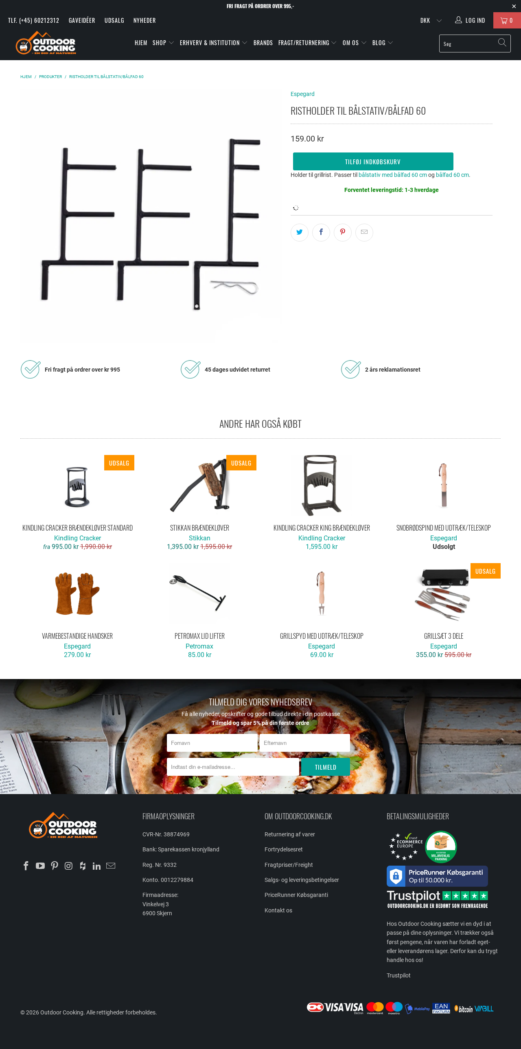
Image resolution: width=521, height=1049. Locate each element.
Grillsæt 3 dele (444, 593)
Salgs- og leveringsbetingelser (302, 880)
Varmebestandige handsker (77, 593)
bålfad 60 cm (452, 175)
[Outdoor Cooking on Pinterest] (54, 866)
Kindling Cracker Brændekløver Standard (77, 485)
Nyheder (145, 20)
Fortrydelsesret (284, 849)
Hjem (141, 42)
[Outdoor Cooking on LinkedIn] (97, 866)
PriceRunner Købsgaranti (296, 895)
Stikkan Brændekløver (199, 485)
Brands (263, 42)
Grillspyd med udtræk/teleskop (322, 593)
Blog (379, 42)
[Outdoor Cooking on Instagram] (69, 866)
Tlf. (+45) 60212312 (33, 20)
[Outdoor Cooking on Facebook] (26, 866)
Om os (352, 42)
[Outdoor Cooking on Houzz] (83, 866)
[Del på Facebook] (321, 233)
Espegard (303, 94)
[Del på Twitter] (300, 233)
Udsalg (114, 20)
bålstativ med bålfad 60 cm (393, 175)
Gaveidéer (82, 20)
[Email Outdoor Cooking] (111, 866)
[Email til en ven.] (364, 233)
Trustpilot (399, 975)
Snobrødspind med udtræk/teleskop (444, 485)
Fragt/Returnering (304, 42)
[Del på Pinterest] (343, 233)
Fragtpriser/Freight (289, 865)
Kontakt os (278, 910)
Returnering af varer (290, 834)
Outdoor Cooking (61, 1012)
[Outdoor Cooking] (45, 44)
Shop (159, 42)
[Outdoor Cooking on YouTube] (41, 866)
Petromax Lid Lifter (199, 593)
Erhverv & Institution (210, 42)
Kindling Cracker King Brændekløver (322, 485)
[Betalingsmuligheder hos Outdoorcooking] (403, 1014)
